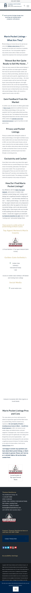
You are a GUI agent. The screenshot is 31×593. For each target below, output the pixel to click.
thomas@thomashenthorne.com (11, 507)
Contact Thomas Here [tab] (11, 538)
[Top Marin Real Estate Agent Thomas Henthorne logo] (13, 6)
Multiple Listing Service (14, 46)
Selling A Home (6, 445)
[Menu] (27, 6)
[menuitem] (23, 6)
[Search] (23, 6)
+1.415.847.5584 (7, 497)
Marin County (7, 108)
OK (16, 589)
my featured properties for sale (11, 216)
